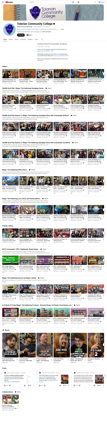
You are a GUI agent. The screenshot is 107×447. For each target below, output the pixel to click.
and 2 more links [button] (46, 31)
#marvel (41, 381)
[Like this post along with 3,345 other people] (5, 385)
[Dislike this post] (10, 385)
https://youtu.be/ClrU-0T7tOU (61, 55)
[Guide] (3, 2)
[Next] (104, 73)
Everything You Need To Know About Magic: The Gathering (52, 44)
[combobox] (50, 2)
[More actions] (18, 80)
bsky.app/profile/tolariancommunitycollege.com (30, 31)
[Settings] (95, 2)
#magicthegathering (53, 380)
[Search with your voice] (78, 2)
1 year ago (57, 372)
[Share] (24, 385)
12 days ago (23, 372)
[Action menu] (33, 385)
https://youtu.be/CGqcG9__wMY (45, 51)
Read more (40, 60)
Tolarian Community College (8, 108)
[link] (19, 379)
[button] (40, 60)
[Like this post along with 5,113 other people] (39, 385)
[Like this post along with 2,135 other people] (74, 385)
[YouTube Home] (9, 2)
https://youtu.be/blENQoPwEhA (12, 381)
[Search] (73, 2)
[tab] (5, 39)
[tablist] (53, 39)
